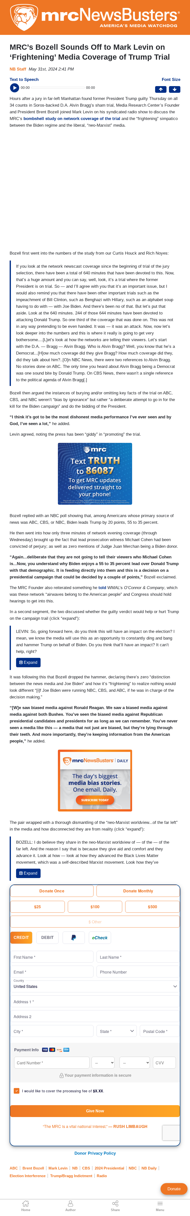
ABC (14, 1168)
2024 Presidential (109, 1168)
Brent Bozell (33, 1168)
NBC (133, 1168)
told (102, 587)
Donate (174, 1189)
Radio (102, 1176)
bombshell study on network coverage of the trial (72, 118)
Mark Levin (58, 1168)
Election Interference (28, 1176)
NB (75, 1168)
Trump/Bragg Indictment (71, 1176)
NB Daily (149, 1168)
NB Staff (18, 69)
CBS (86, 1168)
